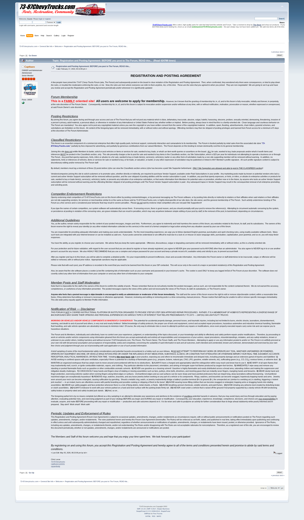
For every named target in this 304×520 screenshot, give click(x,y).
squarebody (55, 466)
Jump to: (263, 488)
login (40, 19)
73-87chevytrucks (58, 462)
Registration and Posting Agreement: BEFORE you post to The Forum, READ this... (93, 66)
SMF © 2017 (151, 509)
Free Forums (157, 513)
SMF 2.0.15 (141, 509)
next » (282, 52)
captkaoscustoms (58, 464)
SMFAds (147, 513)
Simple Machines (163, 509)
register (48, 19)
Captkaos (29, 66)
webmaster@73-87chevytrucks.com (207, 27)
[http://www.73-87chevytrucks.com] (23, 103)
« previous (275, 52)
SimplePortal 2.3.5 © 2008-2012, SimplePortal (153, 511)
